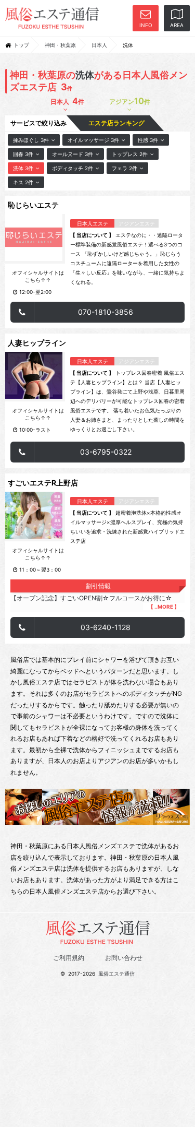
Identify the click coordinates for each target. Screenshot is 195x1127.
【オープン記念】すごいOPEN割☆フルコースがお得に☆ (94, 602)
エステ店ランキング (117, 123)
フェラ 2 (124, 168)
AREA (177, 25)
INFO (145, 25)
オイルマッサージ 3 (93, 140)
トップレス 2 (130, 154)
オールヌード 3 (72, 154)
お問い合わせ (123, 958)
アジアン (129, 101)
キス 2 (23, 182)
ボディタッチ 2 (72, 168)
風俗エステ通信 (116, 973)
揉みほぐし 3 (31, 140)
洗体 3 (23, 168)
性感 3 (148, 140)
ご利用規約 (68, 958)
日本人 (99, 45)
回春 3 (23, 154)
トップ (21, 45)
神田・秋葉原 (60, 45)
